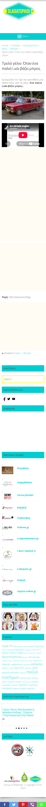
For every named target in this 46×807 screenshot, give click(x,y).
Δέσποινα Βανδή (31, 650)
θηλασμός (27, 664)
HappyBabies (24, 482)
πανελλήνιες (26, 682)
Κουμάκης (23, 468)
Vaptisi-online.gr (26, 591)
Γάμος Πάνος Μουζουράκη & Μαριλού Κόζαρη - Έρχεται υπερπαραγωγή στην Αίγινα (18, 712)
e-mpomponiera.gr (28, 538)
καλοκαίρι (37, 664)
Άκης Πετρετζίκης (37, 646)
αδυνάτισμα (34, 657)
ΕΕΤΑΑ (39, 650)
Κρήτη (13, 652)
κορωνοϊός (19, 667)
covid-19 (7, 646)
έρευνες (25, 657)
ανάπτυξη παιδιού (7, 661)
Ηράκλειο (6, 653)
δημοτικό (37, 660)
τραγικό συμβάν (19, 688)
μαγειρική (28, 668)
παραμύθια (6, 685)
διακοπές (6, 664)
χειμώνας (31, 688)
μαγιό (35, 667)
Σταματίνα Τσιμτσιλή (30, 653)
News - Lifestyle (23, 353)
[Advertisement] (23, 171)
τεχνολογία (33, 685)
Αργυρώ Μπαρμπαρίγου (16, 650)
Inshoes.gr (23, 527)
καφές (11, 668)
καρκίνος (5, 668)
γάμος (30, 661)
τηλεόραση (7, 688)
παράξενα (34, 682)
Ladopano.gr (24, 568)
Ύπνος (4, 650)
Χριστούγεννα (11, 656)
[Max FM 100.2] (17, 755)
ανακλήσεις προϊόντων (20, 661)
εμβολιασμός (17, 664)
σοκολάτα (14, 685)
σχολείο (23, 684)
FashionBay (23, 517)
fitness (15, 646)
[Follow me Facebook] (4, 400)
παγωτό (23, 673)
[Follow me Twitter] (9, 400)
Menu (25, 36)
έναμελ (21, 580)
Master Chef (22, 646)
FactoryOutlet (25, 495)
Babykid (21, 507)
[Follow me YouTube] (14, 400)
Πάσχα (19, 652)
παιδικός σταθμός (15, 682)
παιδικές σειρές (25, 678)
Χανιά (39, 653)
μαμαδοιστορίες (10, 672)
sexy (27, 646)
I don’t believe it (26, 550)
